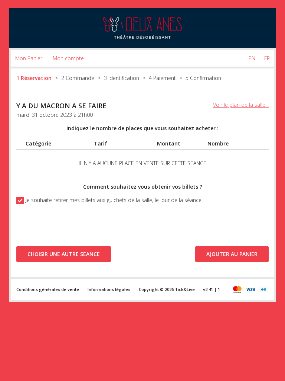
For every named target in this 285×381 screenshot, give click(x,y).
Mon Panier (28, 58)
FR (267, 58)
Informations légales (109, 289)
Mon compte (68, 58)
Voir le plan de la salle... (241, 104)
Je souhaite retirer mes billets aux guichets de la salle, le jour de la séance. (114, 200)
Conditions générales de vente (47, 289)
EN (252, 58)
